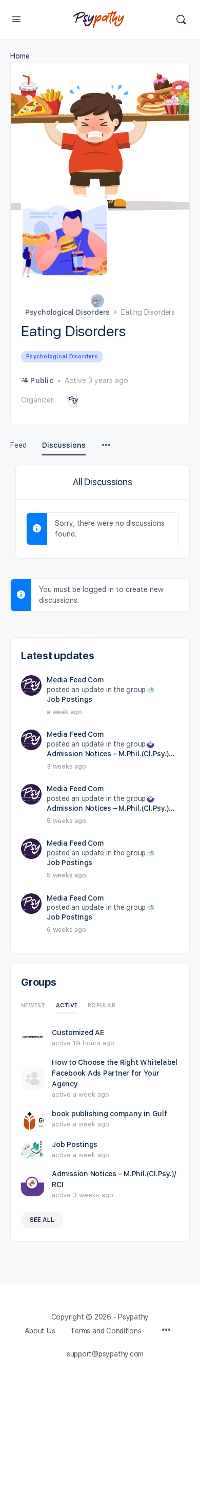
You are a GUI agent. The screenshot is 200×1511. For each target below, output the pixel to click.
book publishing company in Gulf (109, 1114)
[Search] (181, 19)
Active (67, 1005)
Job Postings (69, 699)
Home (20, 56)
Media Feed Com (75, 680)
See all (42, 1219)
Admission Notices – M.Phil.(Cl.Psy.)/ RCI (112, 754)
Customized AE (78, 1032)
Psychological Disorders (67, 312)
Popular (101, 1005)
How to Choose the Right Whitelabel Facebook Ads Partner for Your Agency (114, 1073)
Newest (33, 1005)
